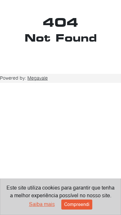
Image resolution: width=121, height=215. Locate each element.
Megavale (37, 78)
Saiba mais (42, 204)
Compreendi (76, 204)
